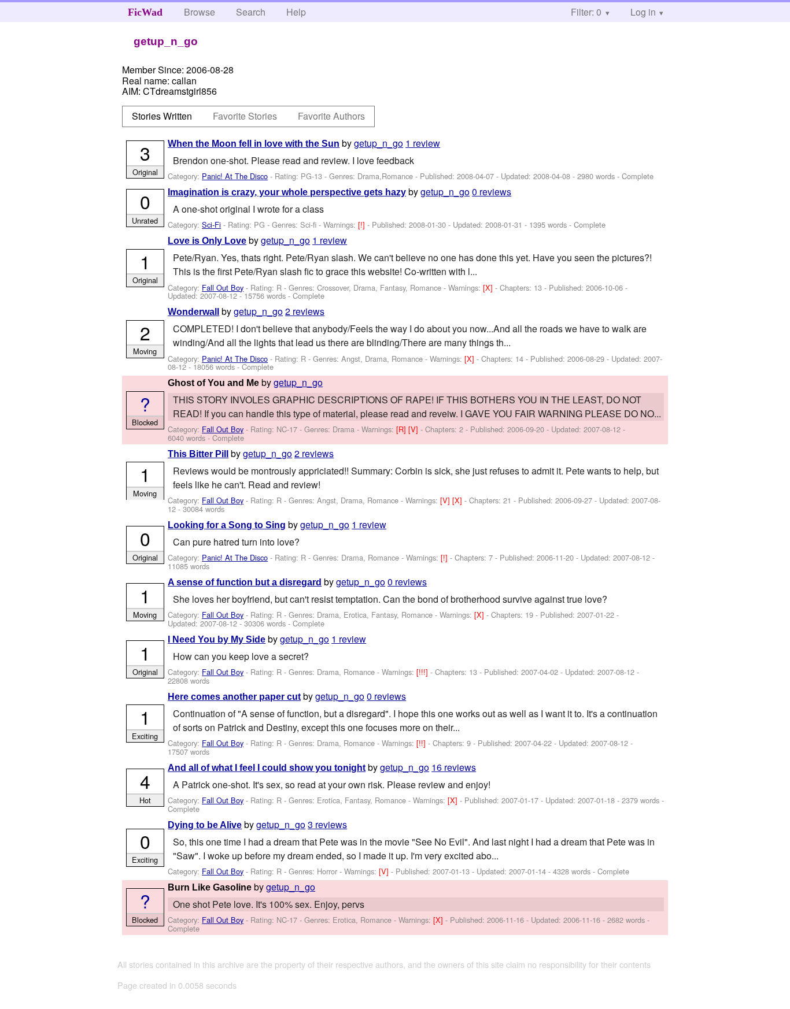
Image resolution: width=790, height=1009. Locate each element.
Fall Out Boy (222, 287)
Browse (199, 11)
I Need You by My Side (216, 639)
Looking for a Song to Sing (227, 525)
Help (296, 11)
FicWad (145, 12)
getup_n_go (378, 143)
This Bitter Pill (198, 454)
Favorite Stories (245, 116)
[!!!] (423, 671)
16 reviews (453, 767)
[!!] (422, 742)
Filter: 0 (586, 11)
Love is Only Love (207, 241)
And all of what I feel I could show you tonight (267, 768)
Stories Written (162, 116)
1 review (422, 143)
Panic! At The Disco (235, 175)
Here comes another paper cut (234, 697)
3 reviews (327, 824)
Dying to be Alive (205, 825)
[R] (402, 429)
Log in (643, 11)
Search (250, 11)
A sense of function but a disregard (245, 582)
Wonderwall (193, 312)
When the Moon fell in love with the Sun (253, 144)
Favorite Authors (331, 116)
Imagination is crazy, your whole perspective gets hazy (287, 192)
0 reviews (491, 191)
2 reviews (304, 311)
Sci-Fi (211, 224)
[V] (414, 429)
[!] (362, 224)
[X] (489, 287)
